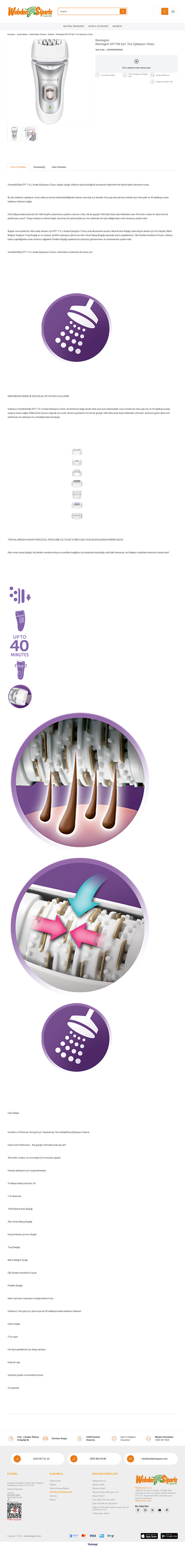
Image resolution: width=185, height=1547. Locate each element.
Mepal (53, 1499)
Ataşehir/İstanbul (15, 1489)
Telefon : (11, 1493)
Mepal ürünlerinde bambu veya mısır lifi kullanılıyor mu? (110, 1508)
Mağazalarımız (99, 1481)
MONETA (117, 26)
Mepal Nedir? (98, 1496)
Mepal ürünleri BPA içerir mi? (105, 1492)
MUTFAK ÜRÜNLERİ (73, 26)
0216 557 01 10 (41, 1459)
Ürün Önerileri (59, 167)
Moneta (53, 1496)
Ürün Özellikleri (18, 167)
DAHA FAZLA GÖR (143, 1501)
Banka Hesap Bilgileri (59, 1488)
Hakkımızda (55, 1481)
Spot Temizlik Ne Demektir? (105, 1503)
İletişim (53, 1484)
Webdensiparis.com (143, 1488)
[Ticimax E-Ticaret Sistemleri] (92, 1544)
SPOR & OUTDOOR (98, 26)
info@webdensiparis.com (154, 1459)
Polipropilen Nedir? (101, 1513)
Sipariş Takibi (98, 1484)
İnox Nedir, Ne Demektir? (103, 1499)
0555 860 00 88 (98, 1459)
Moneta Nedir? (99, 1488)
